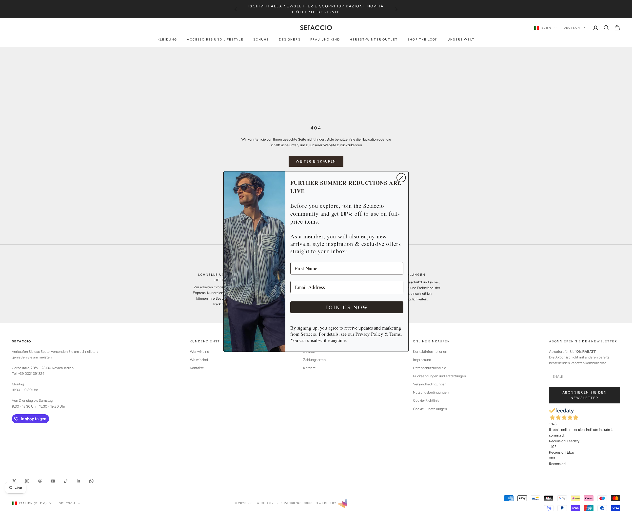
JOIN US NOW (347, 307)
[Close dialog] (401, 177)
